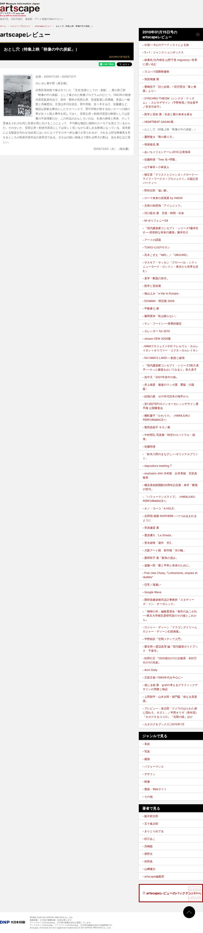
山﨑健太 (149, 869)
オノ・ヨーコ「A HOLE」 (160, 508)
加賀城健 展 (151, 79)
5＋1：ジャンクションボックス (164, 52)
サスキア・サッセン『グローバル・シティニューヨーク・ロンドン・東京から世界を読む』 (170, 266)
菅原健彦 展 (151, 527)
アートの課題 (152, 239)
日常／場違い (152, 584)
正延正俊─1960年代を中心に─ (163, 677)
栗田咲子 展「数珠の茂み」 (161, 557)
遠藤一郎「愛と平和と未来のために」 (168, 565)
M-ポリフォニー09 (156, 220)
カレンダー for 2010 (157, 331)
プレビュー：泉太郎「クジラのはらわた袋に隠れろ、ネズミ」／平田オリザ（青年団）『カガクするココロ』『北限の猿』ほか (170, 712)
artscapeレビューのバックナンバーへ (173, 893)
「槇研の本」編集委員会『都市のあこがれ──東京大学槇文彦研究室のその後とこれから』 (170, 615)
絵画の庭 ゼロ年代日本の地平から (166, 396)
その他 (148, 796)
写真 (147, 751)
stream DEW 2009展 (157, 338)
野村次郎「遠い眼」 (156, 190)
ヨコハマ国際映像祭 (156, 71)
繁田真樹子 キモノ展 (157, 427)
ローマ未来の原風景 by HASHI (163, 198)
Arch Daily (150, 670)
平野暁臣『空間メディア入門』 (163, 639)
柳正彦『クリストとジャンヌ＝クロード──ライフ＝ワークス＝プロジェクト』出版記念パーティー (170, 178)
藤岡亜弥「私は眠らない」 (161, 316)
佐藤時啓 (149, 446)
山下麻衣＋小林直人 (156, 167)
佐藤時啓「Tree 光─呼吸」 (161, 159)
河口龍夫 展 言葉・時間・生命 (164, 213)
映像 (147, 781)
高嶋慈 (148, 846)
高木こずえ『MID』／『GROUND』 (166, 255)
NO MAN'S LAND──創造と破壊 (164, 357)
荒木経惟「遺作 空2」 (159, 542)
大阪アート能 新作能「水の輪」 (165, 550)
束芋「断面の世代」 (156, 278)
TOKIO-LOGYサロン (157, 247)
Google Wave (152, 592)
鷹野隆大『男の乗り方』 (159, 136)
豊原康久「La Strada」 (159, 535)
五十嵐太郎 (151, 823)
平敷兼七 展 (151, 308)
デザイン (149, 774)
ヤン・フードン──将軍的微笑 (163, 323)
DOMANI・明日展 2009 (159, 301)
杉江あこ (149, 838)
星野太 (148, 853)
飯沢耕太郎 (151, 816)
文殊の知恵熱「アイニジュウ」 (163, 205)
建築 (147, 759)
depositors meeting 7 (158, 465)
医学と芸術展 (152, 285)
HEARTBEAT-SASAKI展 (158, 121)
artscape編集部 (154, 876)
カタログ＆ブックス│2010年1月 (164, 724)
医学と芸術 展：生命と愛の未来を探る (168, 114)
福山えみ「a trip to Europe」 (162, 293)
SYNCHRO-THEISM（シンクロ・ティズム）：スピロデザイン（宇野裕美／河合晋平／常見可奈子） (170, 102)
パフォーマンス (154, 766)
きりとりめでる (154, 831)
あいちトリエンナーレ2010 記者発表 (167, 152)
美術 (147, 744)
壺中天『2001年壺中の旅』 (161, 377)
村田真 (148, 861)
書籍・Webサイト (155, 789)
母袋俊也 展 (151, 144)
